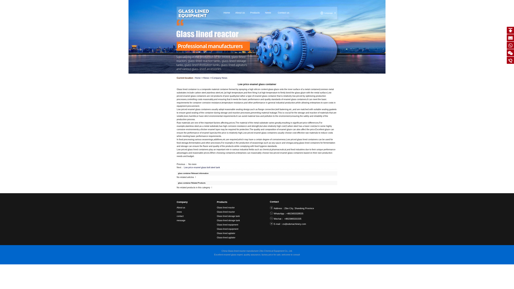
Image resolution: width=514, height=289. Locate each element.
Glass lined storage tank (228, 216)
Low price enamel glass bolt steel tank (202, 167)
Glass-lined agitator (226, 237)
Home (198, 78)
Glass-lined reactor (226, 212)
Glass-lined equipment (227, 229)
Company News (219, 78)
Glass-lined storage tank (228, 220)
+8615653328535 (294, 213)
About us (181, 207)
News (206, 78)
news (179, 212)
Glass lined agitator (226, 233)
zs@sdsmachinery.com (294, 224)
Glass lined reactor (226, 207)
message (181, 220)
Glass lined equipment (227, 225)
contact (180, 216)
